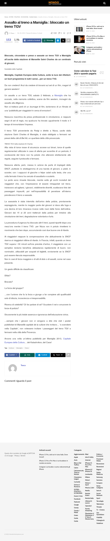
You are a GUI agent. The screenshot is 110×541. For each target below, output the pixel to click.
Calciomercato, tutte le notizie (79, 472)
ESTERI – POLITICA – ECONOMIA (78, 491)
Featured (77, 502)
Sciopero (99, 483)
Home (6, 17)
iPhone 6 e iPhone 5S (88, 470)
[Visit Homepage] (55, 3)
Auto (75, 460)
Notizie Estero (33, 17)
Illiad (86, 454)
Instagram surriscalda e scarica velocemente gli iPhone (94, 49)
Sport (98, 498)
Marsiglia (58, 95)
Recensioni (100, 467)
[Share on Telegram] (58, 40)
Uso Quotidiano (100, 513)
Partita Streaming (88, 509)
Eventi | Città (78, 496)
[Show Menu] (6, 3)
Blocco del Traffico (77, 464)
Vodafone (99, 523)
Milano (87, 477)
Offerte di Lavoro (88, 502)
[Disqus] (38, 410)
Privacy (17, 456)
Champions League (78, 478)
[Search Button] (104, 3)
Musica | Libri (89, 488)
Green (76, 515)
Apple (76, 457)
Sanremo (99, 480)
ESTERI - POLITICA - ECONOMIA (18, 17)
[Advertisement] (55, 9)
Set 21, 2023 (91, 53)
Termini (23, 456)
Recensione (100, 464)
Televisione (100, 504)
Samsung (99, 477)
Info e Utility (89, 457)
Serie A (98, 490)
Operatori (88, 506)
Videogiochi (100, 520)
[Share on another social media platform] (68, 40)
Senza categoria (99, 487)
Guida (76, 518)
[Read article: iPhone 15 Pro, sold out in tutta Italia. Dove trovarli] (79, 29)
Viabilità (99, 517)
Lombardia (88, 474)
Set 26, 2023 (91, 43)
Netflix (87, 490)
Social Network (99, 494)
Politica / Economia (99, 455)
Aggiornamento (79, 454)
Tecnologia (99, 501)
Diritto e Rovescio (77, 486)
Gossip (76, 508)
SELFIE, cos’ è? (85, 111)
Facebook (77, 499)
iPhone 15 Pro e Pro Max (88, 465)
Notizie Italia (89, 498)
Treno (27, 348)
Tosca (12, 33)
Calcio (76, 468)
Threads (99, 507)
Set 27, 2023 (91, 31)
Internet (87, 460)
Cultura (11, 348)
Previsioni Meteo (99, 460)
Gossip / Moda (77, 511)
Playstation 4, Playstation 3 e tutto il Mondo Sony (89, 516)
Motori (87, 480)
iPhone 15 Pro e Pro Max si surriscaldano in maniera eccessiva (95, 38)
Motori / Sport (88, 484)
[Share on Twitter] (63, 40)
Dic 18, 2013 (21, 33)
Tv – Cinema (100, 510)
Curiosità (77, 482)
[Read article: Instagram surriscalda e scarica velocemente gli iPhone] (79, 50)
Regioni (99, 469)
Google (76, 505)
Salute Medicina (99, 473)
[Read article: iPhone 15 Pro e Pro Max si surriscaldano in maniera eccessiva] (79, 39)
